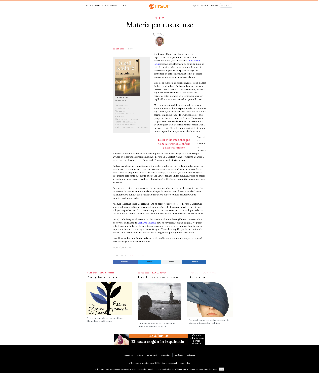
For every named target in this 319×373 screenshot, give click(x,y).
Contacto (179, 355)
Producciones (111, 5)
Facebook (125, 262)
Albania (131, 256)
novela (146, 256)
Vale (221, 369)
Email (171, 262)
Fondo (88, 5)
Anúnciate (165, 355)
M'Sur (203, 5)
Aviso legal (152, 355)
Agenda (195, 5)
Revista (98, 5)
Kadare (139, 256)
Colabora (214, 5)
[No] (316, 369)
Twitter (149, 262)
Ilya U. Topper (159, 34)
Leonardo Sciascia (146, 222)
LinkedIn (194, 262)
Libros (123, 5)
